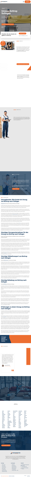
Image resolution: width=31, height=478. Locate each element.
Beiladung (5, 284)
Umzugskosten (3, 203)
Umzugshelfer (4, 316)
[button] (23, 1)
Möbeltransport (6, 260)
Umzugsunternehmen (15, 214)
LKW (26, 294)
